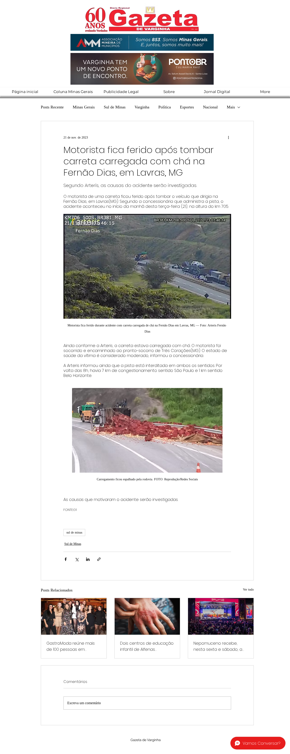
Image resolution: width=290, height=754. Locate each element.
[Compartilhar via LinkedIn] (88, 559)
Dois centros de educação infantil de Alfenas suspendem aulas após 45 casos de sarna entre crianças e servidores (147, 646)
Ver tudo (248, 589)
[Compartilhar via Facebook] (65, 559)
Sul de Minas (115, 107)
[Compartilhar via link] (99, 559)
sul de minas (74, 532)
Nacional (210, 107)
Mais (231, 107)
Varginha (142, 107)
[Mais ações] (228, 137)
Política (164, 107)
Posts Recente (52, 107)
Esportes (187, 107)
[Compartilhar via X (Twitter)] (77, 559)
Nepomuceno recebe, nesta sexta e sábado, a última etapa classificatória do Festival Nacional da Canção (220, 646)
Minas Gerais (84, 107)
